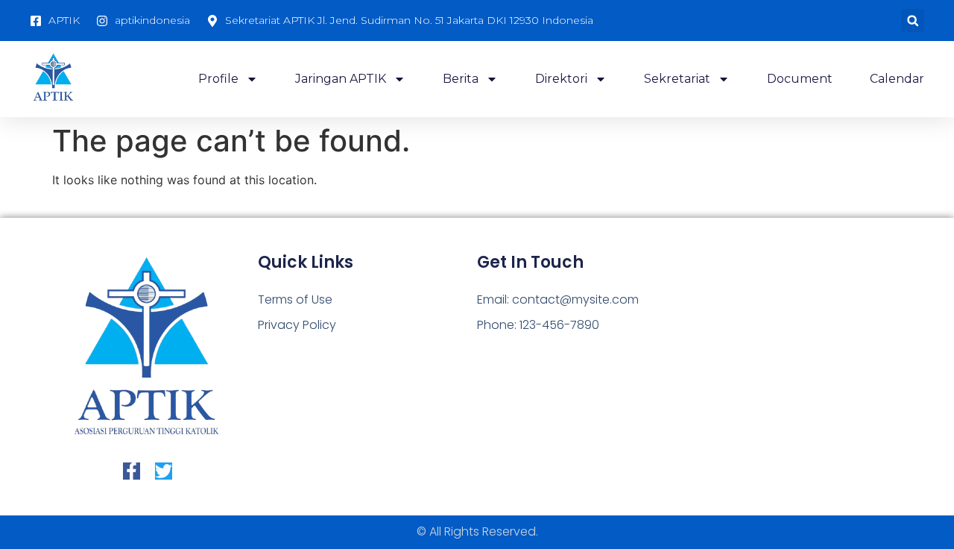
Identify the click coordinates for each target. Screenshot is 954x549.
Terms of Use (295, 299)
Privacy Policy (297, 324)
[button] (912, 20)
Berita (460, 79)
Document (800, 79)
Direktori (561, 79)
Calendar (897, 79)
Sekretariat (677, 79)
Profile (218, 79)
